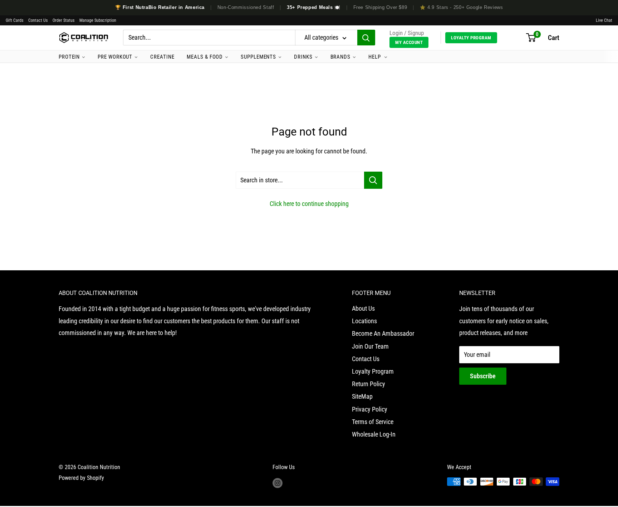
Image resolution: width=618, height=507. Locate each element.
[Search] (366, 38)
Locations (364, 321)
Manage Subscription (97, 20)
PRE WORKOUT (115, 57)
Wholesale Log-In (374, 434)
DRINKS (303, 57)
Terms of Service (372, 421)
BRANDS (340, 57)
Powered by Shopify (81, 477)
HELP (375, 57)
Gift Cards (14, 20)
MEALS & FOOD (205, 57)
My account (409, 42)
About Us (363, 308)
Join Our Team (370, 346)
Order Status (63, 20)
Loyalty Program (471, 37)
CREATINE (162, 57)
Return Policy (368, 384)
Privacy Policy (369, 409)
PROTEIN (69, 57)
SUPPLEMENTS (258, 57)
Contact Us (38, 20)
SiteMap (362, 396)
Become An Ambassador (383, 333)
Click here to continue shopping (309, 203)
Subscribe (483, 376)
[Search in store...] (373, 180)
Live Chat (604, 20)
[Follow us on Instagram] (278, 482)
